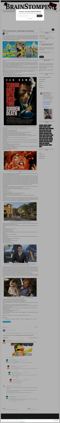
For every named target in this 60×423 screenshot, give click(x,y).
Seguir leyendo (30, 18)
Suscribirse (39, 15)
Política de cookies (22, 421)
